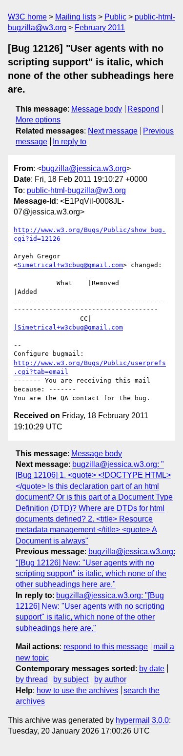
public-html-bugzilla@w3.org (76, 190)
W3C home (27, 17)
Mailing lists (75, 17)
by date (151, 668)
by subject (70, 679)
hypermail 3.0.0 (142, 720)
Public (115, 17)
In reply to (69, 141)
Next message (113, 131)
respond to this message (105, 646)
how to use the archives (77, 690)
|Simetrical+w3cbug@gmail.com (68, 327)
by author (110, 679)
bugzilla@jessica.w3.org (83, 168)
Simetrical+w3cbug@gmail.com (70, 265)
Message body (96, 109)
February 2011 (100, 27)
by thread (32, 679)
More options (38, 120)
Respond (143, 109)
